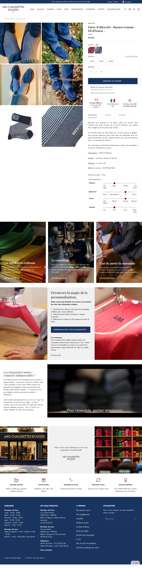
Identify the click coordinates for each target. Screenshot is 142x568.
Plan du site (80, 543)
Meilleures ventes (113, 9)
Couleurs (19, 19)
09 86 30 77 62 (46, 536)
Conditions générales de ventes (87, 547)
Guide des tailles (131, 56)
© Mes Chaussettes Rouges (12, 558)
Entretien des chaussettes (85, 535)
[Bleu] (98, 50)
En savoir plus (56, 355)
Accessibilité (91, 543)
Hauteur (108, 115)
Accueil (6, 19)
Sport (66, 9)
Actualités (79, 518)
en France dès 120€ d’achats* (96, 105)
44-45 (111, 61)
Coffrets (101, 9)
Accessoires (90, 9)
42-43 (101, 61)
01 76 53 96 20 (46, 522)
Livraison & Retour (82, 527)
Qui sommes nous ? (83, 510)
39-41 (92, 61)
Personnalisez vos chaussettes (70, 330)
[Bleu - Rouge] (91, 50)
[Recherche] (125, 9)
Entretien (122, 115)
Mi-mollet (40, 9)
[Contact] (130, 9)
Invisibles (50, 9)
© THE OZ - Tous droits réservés (34, 558)
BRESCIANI (91, 23)
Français (128, 2)
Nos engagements (82, 514)
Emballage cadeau (129, 105)
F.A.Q (78, 539)
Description (92, 115)
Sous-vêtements (77, 9)
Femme (59, 9)
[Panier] (139, 9)
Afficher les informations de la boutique (103, 93)
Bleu (24, 19)
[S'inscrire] (134, 519)
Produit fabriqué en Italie (113, 105)
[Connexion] (134, 9)
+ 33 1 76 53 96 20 (61, 546)
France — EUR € (112, 2)
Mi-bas (32, 9)
